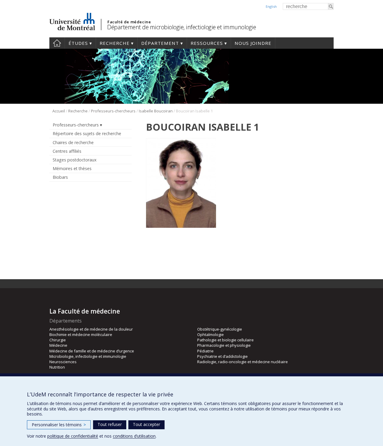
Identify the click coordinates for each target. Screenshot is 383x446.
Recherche (115, 43)
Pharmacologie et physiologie (224, 345)
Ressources (207, 43)
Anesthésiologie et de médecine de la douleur (91, 329)
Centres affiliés (67, 151)
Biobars (60, 177)
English (271, 6)
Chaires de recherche (73, 142)
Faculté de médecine (129, 22)
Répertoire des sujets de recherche (87, 133)
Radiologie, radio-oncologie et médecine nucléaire (242, 361)
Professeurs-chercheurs (113, 111)
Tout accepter (146, 424)
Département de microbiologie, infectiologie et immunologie (181, 27)
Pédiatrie (205, 351)
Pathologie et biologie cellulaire (225, 340)
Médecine (58, 345)
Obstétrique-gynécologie (219, 329)
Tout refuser (110, 424)
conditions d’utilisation (134, 436)
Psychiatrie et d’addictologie (222, 356)
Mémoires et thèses (72, 168)
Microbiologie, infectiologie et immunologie (87, 356)
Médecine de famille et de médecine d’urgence (91, 351)
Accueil (57, 43)
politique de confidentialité (72, 436)
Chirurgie (57, 340)
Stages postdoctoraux (74, 160)
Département (160, 43)
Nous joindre (253, 43)
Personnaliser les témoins (59, 424)
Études (78, 43)
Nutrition (57, 367)
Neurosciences (63, 361)
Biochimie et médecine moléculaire (80, 334)
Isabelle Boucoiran (156, 111)
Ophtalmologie (210, 334)
